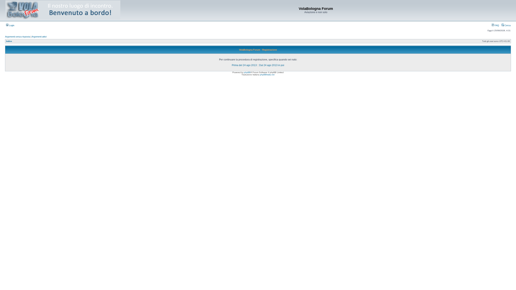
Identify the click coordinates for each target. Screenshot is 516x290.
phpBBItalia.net (267, 75)
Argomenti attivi (39, 36)
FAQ (496, 25)
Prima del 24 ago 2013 (244, 65)
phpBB (247, 72)
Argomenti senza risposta (17, 36)
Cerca (507, 25)
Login (11, 25)
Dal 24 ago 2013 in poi (271, 65)
